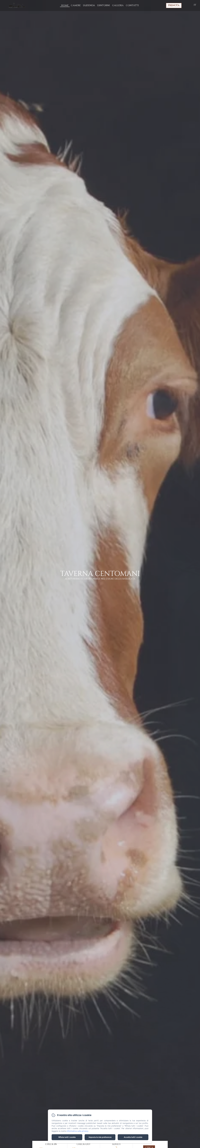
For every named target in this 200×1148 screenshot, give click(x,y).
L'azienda (89, 5)
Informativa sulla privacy (77, 1131)
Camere (76, 5)
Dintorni (103, 5)
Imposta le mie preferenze (100, 1137)
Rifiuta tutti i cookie (67, 1137)
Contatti (132, 5)
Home (65, 5)
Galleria (117, 5)
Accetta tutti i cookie (133, 1137)
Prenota (174, 5)
